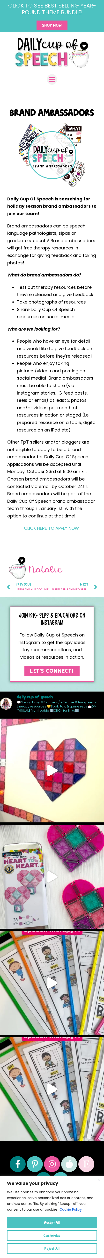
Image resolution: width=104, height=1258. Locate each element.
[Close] (99, 1180)
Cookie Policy (70, 1209)
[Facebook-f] (18, 1164)
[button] (52, 79)
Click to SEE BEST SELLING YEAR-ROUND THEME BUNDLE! (52, 9)
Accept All (52, 1222)
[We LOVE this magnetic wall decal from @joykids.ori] (52, 770)
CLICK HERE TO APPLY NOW (51, 528)
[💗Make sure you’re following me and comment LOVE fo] (52, 877)
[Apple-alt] (69, 1164)
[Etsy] (86, 1164)
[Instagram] (52, 1164)
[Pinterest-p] (35, 1164)
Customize (52, 1235)
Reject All (52, 1248)
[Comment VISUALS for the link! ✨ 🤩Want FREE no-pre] (52, 983)
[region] (52, 1217)
